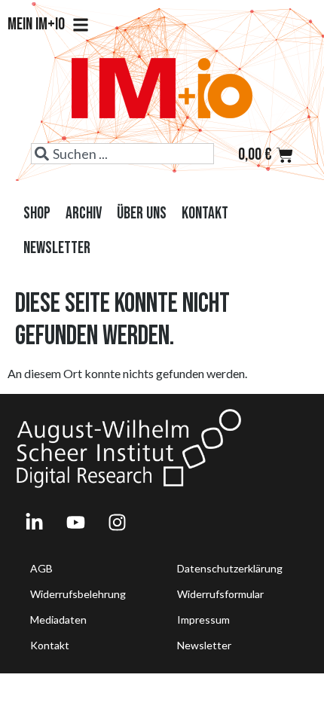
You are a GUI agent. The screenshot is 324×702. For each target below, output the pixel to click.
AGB (41, 568)
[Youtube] (75, 522)
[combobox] (122, 153)
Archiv (84, 213)
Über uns (142, 213)
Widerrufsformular (220, 594)
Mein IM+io (36, 25)
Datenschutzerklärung (230, 568)
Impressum (203, 619)
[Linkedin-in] (34, 522)
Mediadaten (58, 619)
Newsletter (56, 248)
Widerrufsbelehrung (78, 594)
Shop (36, 213)
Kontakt (205, 213)
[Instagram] (117, 522)
